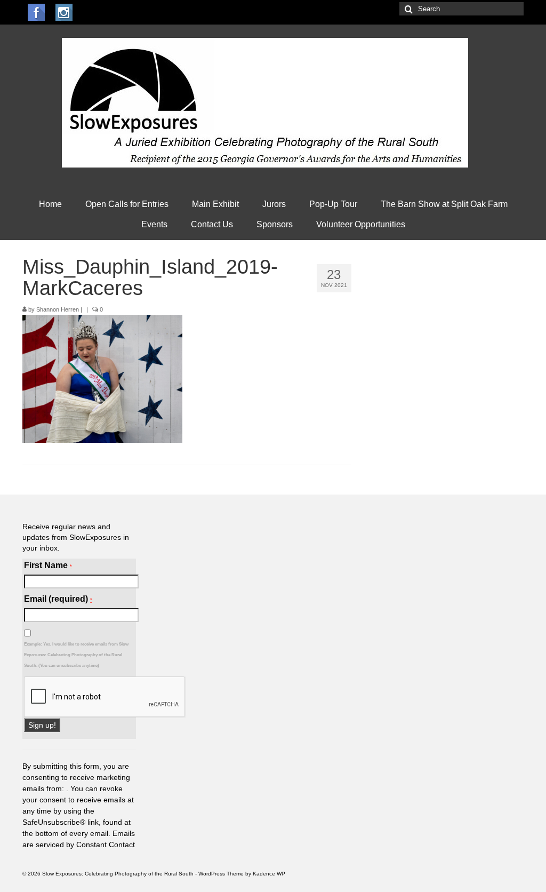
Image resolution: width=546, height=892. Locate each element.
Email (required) (58, 598)
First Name (48, 565)
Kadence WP (269, 874)
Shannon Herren (57, 309)
